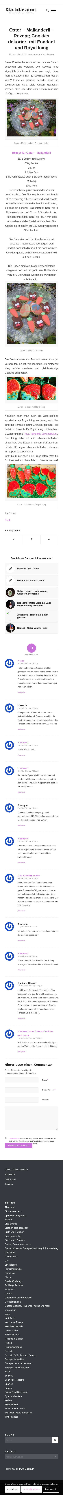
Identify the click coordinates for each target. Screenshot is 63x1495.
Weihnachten (11, 1404)
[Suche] (46, 11)
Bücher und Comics (15, 1240)
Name (45, 1080)
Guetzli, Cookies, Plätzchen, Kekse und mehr (27, 1306)
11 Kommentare (33, 54)
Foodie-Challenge (13, 1281)
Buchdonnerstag (13, 1236)
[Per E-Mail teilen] (49, 539)
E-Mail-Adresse (49, 1090)
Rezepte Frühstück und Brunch (20, 1355)
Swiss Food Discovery (16, 1392)
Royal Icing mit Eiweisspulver (40, 433)
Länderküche (11, 1330)
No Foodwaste (12, 1334)
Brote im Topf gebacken (16, 1227)
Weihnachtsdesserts (15, 1408)
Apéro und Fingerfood (15, 1215)
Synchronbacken (13, 1396)
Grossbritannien (13, 1301)
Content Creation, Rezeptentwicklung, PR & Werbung (31, 1248)
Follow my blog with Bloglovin (19, 1468)
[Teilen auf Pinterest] (31, 539)
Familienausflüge (13, 1269)
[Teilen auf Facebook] (14, 539)
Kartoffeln (9, 1318)
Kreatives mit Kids (14, 1326)
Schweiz (9, 1375)
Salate (8, 1371)
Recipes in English (14, 1338)
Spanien (9, 1384)
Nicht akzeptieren (32, 1489)
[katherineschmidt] (26, 11)
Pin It (8, 520)
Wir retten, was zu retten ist (18, 1412)
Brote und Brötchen (14, 1232)
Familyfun (10, 1273)
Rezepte (9, 1351)
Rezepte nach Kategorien (17, 1367)
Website (45, 1100)
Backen (8, 1219)
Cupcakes (10, 1252)
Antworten (21, 692)
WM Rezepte (11, 1416)
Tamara (50, 54)
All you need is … (13, 1211)
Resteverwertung (13, 1347)
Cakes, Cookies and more (16, 1169)
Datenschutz (14, 1138)
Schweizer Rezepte (14, 1379)
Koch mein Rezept (14, 1322)
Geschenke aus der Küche (18, 1297)
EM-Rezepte (11, 1264)
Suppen (8, 1388)
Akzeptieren (12, 1489)
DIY (7, 1260)
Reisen (8, 1342)
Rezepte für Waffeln (14, 1359)
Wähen (8, 1400)
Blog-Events (11, 1223)
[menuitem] (46, 11)
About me (9, 1184)
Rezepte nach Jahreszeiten (18, 1363)
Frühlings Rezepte (14, 1285)
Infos (7, 1314)
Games (8, 1293)
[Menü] (53, 11)
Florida (8, 1277)
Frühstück (10, 1289)
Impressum (10, 1174)
